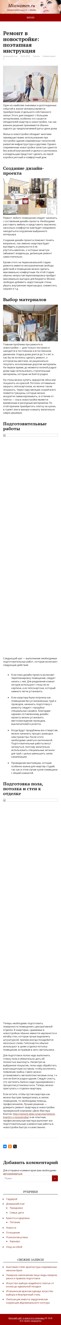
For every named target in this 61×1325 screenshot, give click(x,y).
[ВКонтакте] (5, 1146)
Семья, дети (17, 1212)
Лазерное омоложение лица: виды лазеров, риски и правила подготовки (31, 1276)
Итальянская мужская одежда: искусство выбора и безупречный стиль (29, 1293)
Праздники (16, 1208)
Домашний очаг (10, 56)
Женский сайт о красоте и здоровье (26, 1318)
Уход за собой (14, 1247)
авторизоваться (12, 1173)
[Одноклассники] (10, 1146)
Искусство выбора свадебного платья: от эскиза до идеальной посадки (30, 1285)
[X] (15, 1146)
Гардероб (11, 1199)
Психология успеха (17, 1237)
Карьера (15, 1241)
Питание (15, 1222)
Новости (11, 1227)
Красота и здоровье (18, 1218)
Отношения (13, 1232)
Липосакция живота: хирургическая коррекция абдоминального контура (28, 1301)
